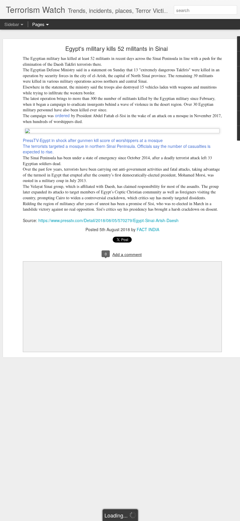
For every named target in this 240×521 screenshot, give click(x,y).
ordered (62, 115)
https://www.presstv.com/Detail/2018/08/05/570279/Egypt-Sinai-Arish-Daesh (108, 220)
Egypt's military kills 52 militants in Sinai (116, 48)
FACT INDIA (148, 229)
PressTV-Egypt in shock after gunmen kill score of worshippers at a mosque (93, 140)
